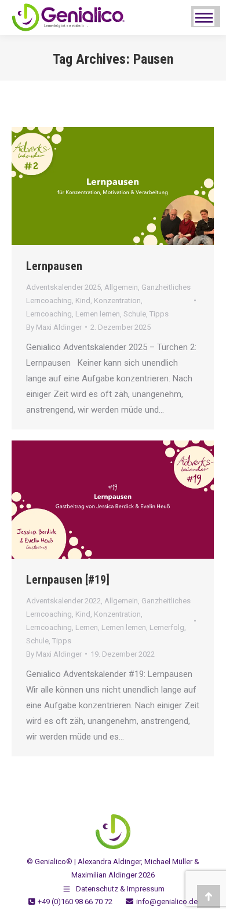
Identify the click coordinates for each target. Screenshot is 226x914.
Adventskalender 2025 (63, 287)
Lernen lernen (97, 313)
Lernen (86, 627)
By (54, 327)
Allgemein (121, 287)
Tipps (159, 313)
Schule (134, 313)
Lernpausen (54, 266)
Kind (82, 300)
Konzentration (117, 300)
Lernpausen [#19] (68, 580)
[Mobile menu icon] (204, 17)
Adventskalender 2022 (63, 600)
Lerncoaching (49, 313)
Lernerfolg (167, 627)
